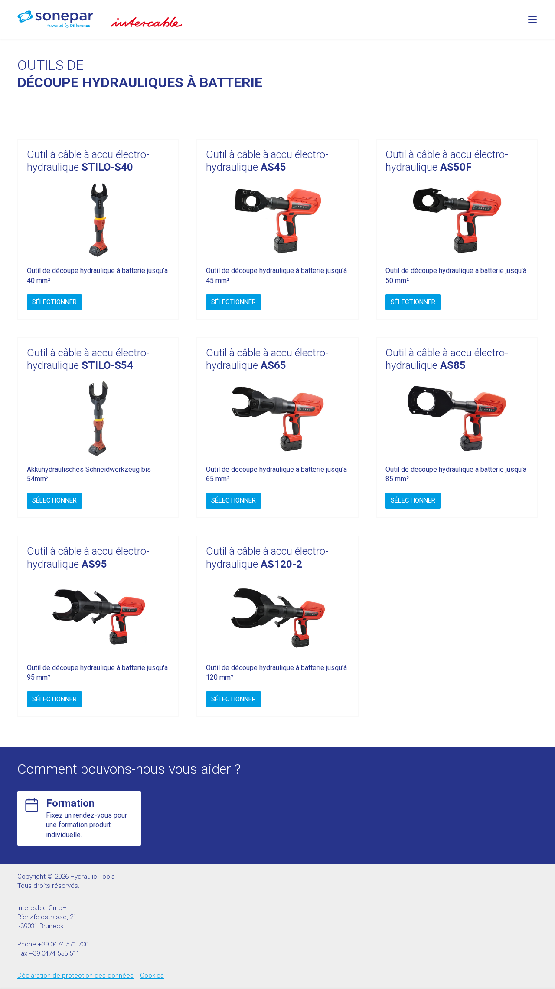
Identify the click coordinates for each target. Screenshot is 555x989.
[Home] (55, 19)
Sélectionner (54, 302)
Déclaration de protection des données (75, 975)
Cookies (152, 975)
